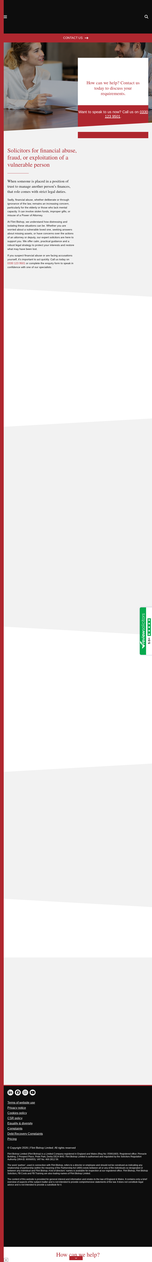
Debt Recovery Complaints (25, 1133)
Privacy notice (16, 1107)
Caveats (12, 815)
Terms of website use (21, 1102)
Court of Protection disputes (25, 835)
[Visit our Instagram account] (25, 1092)
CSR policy (14, 1118)
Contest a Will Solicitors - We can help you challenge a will (46, 825)
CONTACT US (73, 37)
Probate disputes (18, 864)
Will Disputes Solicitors (22, 884)
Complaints (14, 1128)
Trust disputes (16, 874)
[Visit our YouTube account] (33, 1092)
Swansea (120, 1039)
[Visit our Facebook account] (18, 1092)
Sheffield (94, 1039)
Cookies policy (17, 1113)
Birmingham (80, 1039)
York (102, 1039)
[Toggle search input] (146, 17)
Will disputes (15, 894)
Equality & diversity (20, 1123)
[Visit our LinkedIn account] (10, 1092)
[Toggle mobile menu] (5, 17)
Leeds (136, 1039)
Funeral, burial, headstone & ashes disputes (36, 845)
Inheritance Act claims (21, 854)
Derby (110, 1039)
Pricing (12, 1138)
